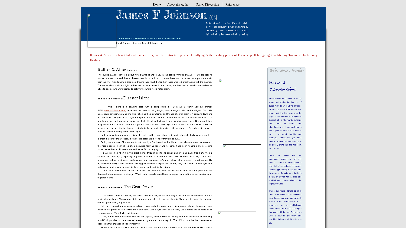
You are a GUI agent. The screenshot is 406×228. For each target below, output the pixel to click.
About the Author (178, 4)
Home (157, 4)
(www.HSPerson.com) (115, 110)
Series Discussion (207, 4)
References (233, 4)
